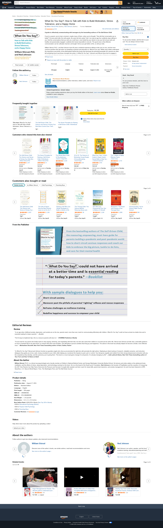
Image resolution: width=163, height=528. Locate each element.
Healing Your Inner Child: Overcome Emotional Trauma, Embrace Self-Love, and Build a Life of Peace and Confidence (127, 490)
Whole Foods (68, 7)
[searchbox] (68, 3)
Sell (99, 7)
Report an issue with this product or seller (59, 60)
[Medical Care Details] (24, 7)
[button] (4, 7)
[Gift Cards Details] (96, 7)
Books (86, 7)
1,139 (102, 212)
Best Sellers (40, 7)
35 (83, 212)
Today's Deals (78, 7)
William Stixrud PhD (52, 26)
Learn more (97, 92)
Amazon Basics (30, 7)
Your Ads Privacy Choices (102, 522)
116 (65, 212)
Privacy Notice (67, 522)
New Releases (50, 7)
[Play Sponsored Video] (81, 477)
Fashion (104, 7)
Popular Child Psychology (27, 406)
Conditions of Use (57, 522)
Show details (86, 122)
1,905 (120, 212)
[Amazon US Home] (64, 517)
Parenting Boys (23, 409)
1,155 (48, 212)
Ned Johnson (68, 26)
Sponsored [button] (15, 464)
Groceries (59, 7)
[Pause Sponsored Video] (55, 485)
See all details (49, 74)
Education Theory (45, 16)
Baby (154, 7)
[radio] (128, 22)
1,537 (29, 212)
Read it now (97, 80)
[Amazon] (7, 2)
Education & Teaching (22, 16)
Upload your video (19, 428)
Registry (111, 7)
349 (138, 212)
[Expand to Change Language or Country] (130, 3)
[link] (45, 113)
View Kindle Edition (52, 97)
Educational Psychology (58, 16)
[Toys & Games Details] (142, 7)
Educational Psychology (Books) (29, 404)
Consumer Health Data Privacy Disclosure (83, 522)
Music (117, 7)
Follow (34, 75)
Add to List (128, 94)
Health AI (10, 7)
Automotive (147, 7)
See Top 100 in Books (44, 402)
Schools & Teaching (35, 16)
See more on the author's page (41, 451)
